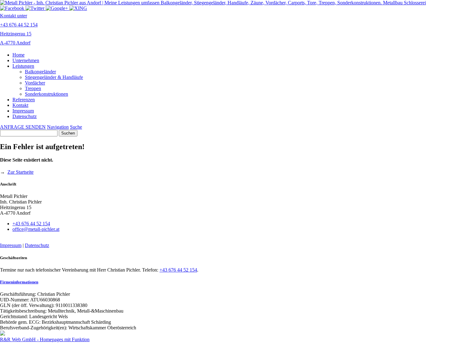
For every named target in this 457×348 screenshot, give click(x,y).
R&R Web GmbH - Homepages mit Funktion (45, 339)
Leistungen (23, 66)
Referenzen (23, 99)
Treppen (33, 88)
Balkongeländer (40, 71)
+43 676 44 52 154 (31, 223)
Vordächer (35, 82)
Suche (76, 127)
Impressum (23, 110)
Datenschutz (24, 116)
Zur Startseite (20, 172)
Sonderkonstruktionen (46, 94)
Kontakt (20, 105)
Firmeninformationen (19, 282)
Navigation (58, 127)
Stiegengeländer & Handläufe (54, 77)
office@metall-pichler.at (35, 229)
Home (18, 54)
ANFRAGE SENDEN (23, 127)
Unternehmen (25, 60)
